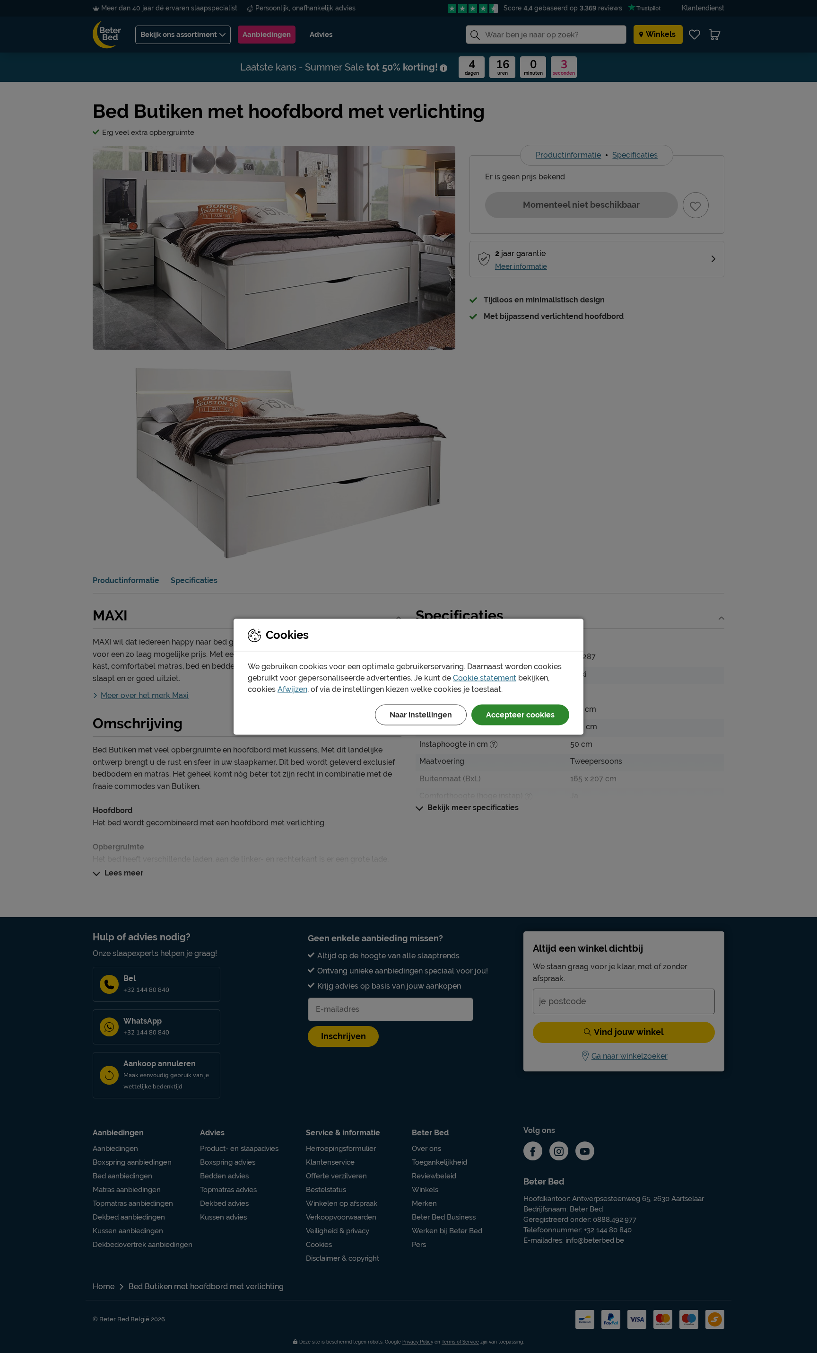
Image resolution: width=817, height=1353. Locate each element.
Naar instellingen (421, 714)
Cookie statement (484, 677)
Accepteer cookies (520, 714)
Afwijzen (292, 688)
